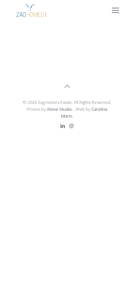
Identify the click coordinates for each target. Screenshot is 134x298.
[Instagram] (71, 125)
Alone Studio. (60, 109)
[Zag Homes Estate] (31, 10)
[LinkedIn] (62, 125)
